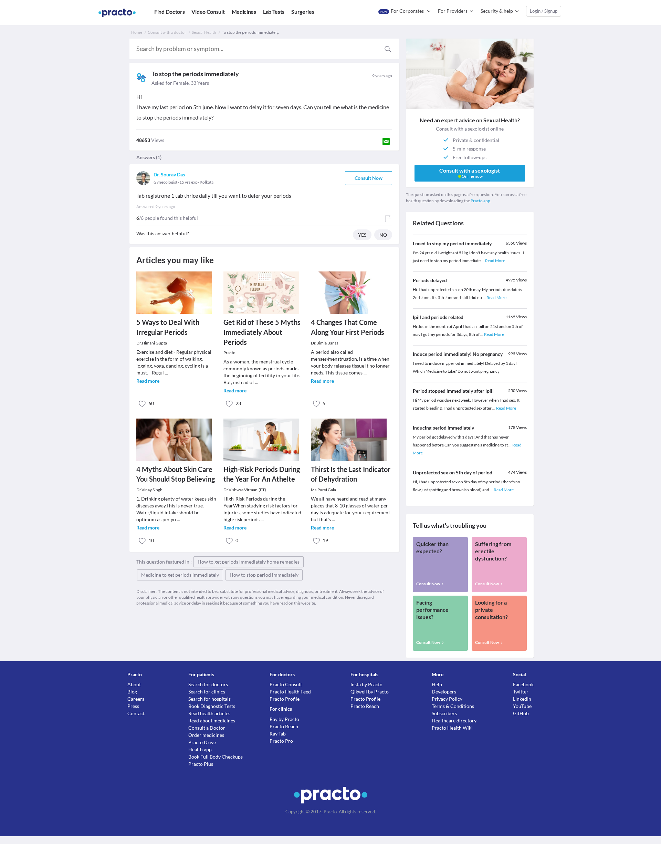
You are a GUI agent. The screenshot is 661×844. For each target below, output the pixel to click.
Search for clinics (206, 691)
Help (437, 684)
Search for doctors (208, 684)
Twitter (520, 691)
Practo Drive (202, 742)
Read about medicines (211, 720)
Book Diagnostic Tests (211, 706)
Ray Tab (278, 734)
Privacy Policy (447, 699)
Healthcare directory (454, 720)
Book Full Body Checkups (215, 757)
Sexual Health (204, 32)
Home (136, 32)
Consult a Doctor (206, 728)
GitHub (521, 713)
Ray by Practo (284, 719)
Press (133, 706)
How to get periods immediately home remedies (249, 562)
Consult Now (368, 178)
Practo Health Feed (290, 691)
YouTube (522, 706)
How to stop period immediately (264, 575)
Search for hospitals (209, 699)
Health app (200, 749)
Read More (495, 260)
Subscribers (444, 713)
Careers (135, 699)
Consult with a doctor (167, 32)
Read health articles (209, 713)
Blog (132, 691)
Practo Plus (200, 764)
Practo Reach (284, 726)
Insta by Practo (366, 684)
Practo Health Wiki (452, 728)
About (134, 684)
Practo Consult (286, 684)
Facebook (523, 684)
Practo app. (481, 200)
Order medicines (206, 735)
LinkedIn (522, 699)
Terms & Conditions (453, 706)
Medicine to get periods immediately (180, 575)
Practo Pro (281, 741)
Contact (136, 713)
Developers (444, 691)
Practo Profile (285, 699)
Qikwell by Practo (369, 691)
